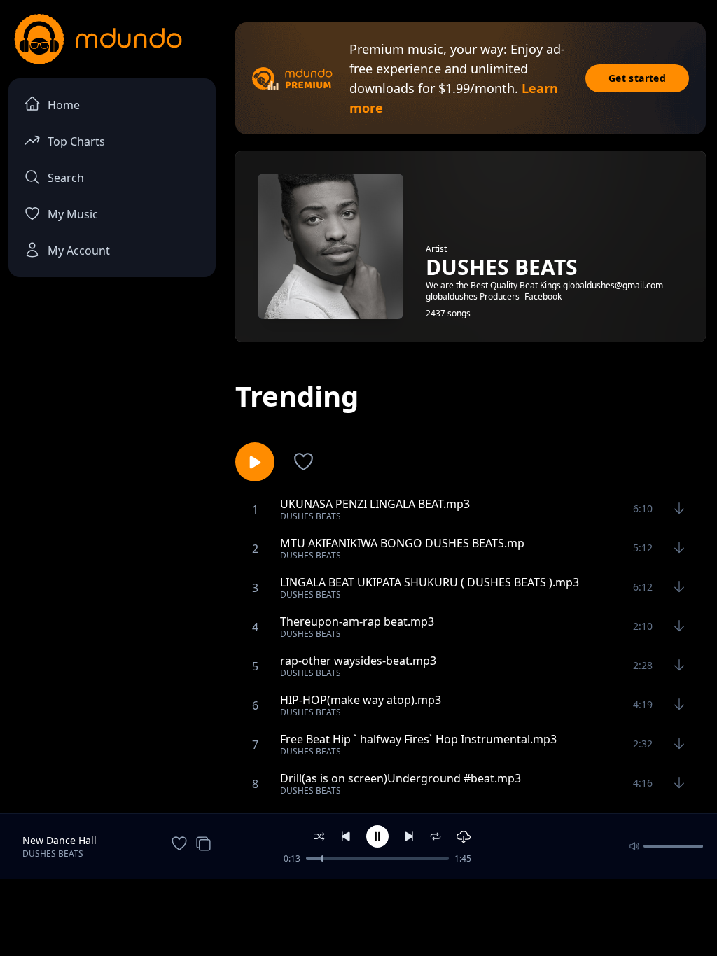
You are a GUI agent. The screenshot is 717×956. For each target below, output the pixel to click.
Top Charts (76, 141)
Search (66, 177)
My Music (73, 214)
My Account (79, 250)
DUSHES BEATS (52, 853)
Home (64, 105)
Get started (637, 78)
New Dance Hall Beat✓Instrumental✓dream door (87, 841)
